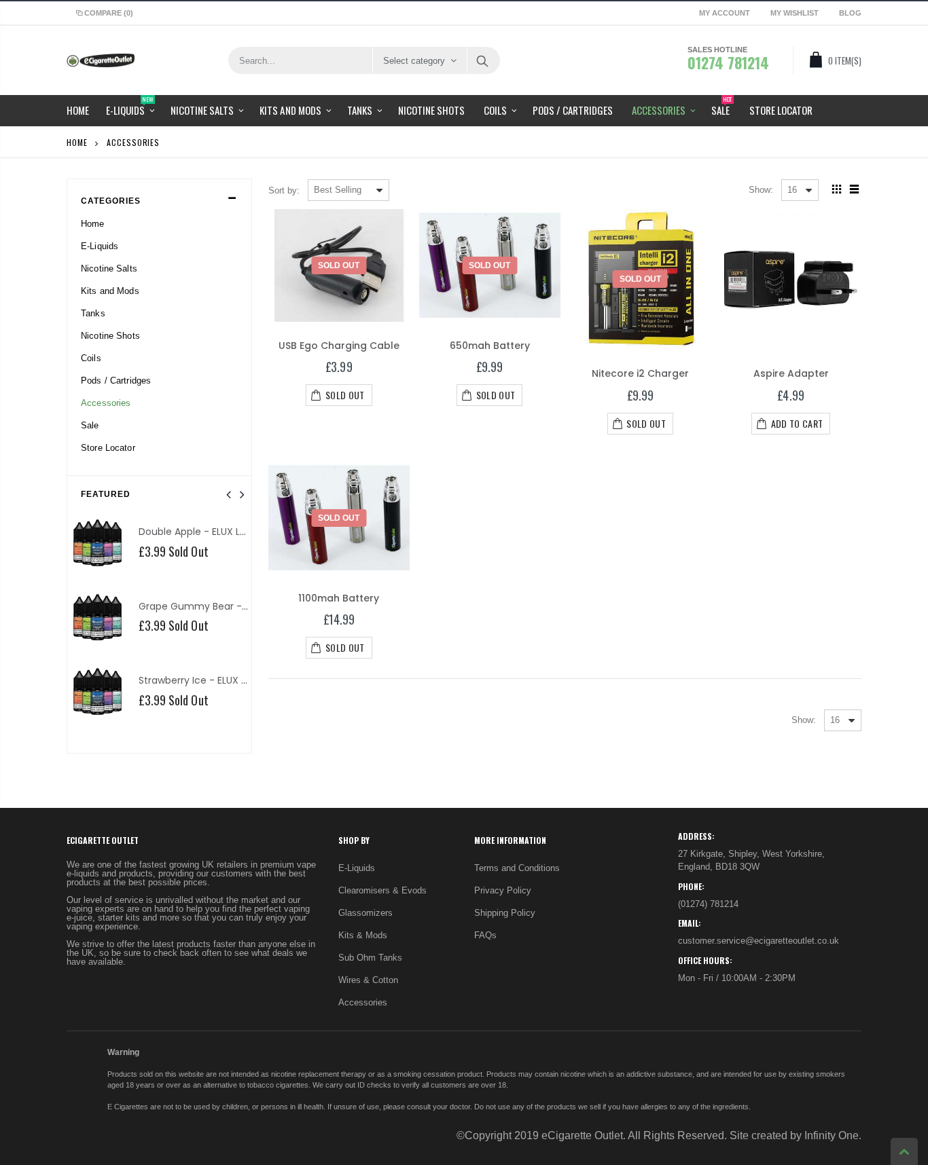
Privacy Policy (502, 890)
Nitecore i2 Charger (640, 373)
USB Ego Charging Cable (339, 345)
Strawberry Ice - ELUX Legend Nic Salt (226, 680)
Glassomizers (365, 913)
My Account (724, 13)
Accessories (362, 1002)
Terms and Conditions (517, 868)
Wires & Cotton (368, 980)
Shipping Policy (504, 913)
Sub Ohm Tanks (370, 958)
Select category (414, 61)
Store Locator (108, 448)
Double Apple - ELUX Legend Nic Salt (223, 531)
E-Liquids (356, 868)
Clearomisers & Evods (382, 890)
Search (482, 60)
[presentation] (228, 495)
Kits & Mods (362, 935)
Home (77, 142)
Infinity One (831, 1135)
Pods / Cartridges (116, 380)
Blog (850, 13)
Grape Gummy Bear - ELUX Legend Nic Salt (239, 606)
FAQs (485, 935)
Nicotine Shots (110, 336)
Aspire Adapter (791, 373)
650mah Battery (490, 345)
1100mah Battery (338, 598)
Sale (90, 425)
